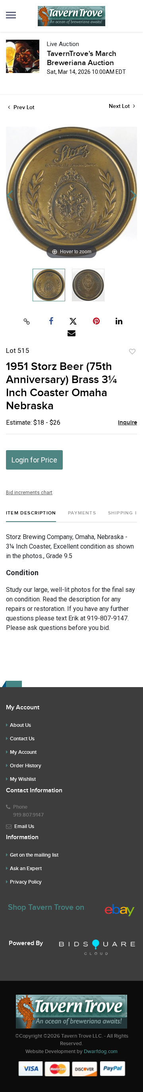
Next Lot (120, 106)
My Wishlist (23, 779)
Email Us (24, 826)
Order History (25, 766)
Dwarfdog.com (101, 1051)
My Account (23, 752)
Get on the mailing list (34, 855)
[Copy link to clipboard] (27, 321)
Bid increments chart (29, 492)
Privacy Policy (26, 882)
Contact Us (22, 739)
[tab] (31, 516)
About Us (20, 725)
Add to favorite (132, 351)
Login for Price (34, 460)
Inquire (127, 422)
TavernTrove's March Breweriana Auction (81, 58)
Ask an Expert (26, 868)
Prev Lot (23, 107)
